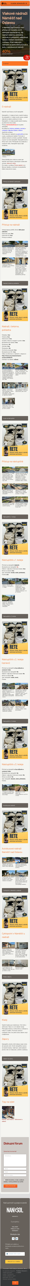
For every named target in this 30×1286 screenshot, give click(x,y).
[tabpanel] (15, 141)
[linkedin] (16, 1238)
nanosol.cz (15, 1216)
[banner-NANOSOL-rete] (15, 69)
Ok (15, 1283)
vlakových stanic (11, 163)
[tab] (15, 63)
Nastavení (24, 1271)
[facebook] (13, 1238)
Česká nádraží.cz (19, 165)
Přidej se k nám (15, 1228)
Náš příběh (15, 1226)
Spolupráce (15, 1230)
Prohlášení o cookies (19, 1271)
